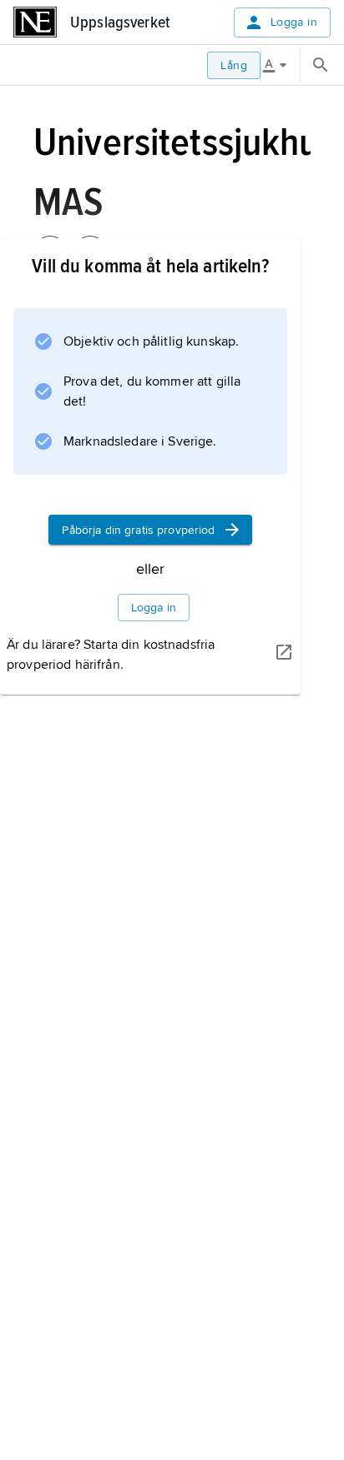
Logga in (294, 22)
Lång (233, 65)
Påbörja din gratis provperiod (138, 530)
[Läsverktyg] (280, 65)
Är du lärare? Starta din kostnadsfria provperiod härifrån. (111, 654)
